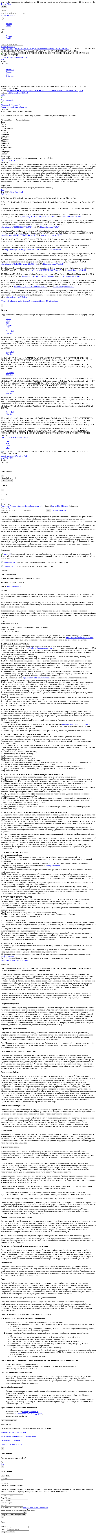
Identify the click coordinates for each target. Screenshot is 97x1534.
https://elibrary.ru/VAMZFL (57, 250)
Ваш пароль (6, 1500)
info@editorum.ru (14, 586)
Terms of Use (6, 4)
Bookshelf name (8, 478)
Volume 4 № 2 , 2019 (75, 91)
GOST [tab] (8, 319)
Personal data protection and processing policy (27, 506)
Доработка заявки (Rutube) (11, 1444)
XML (8, 443)
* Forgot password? (59, 510)
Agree (4, 6)
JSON (8, 446)
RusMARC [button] (25, 437)
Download (19, 192)
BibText (4, 437)
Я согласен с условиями (13, 1508)
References (10, 76)
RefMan (18, 437)
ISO (7, 441)
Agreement (5, 506)
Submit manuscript (8, 15)
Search (3, 11)
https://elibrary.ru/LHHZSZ (63, 287)
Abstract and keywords (9, 160)
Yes (2, 1464)
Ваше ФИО (5, 1476)
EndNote (10, 437)
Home (3, 49)
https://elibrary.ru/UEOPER (70, 276)
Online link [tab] (10, 331)
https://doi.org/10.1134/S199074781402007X (18, 235)
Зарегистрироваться (17, 1515)
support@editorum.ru (30, 1412)
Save (10, 480)
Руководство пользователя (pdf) (13, 1432)
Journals (10, 49)
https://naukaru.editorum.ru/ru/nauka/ (79, 638)
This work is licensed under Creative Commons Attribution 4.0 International (29, 301)
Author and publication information (14, 107)
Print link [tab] (9, 333)
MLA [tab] (8, 321)
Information (10, 70)
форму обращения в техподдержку (28, 1414)
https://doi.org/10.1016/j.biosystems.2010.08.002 (19, 264)
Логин (3, 1527)
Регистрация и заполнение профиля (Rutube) (19, 1436)
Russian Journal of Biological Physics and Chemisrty (35, 49)
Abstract (9, 72)
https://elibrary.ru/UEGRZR (53, 264)
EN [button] (2, 20)
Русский (9, 24)
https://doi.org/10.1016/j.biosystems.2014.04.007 (38, 217)
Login (48, 510)
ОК (25, 1512)
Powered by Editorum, (59, 506)
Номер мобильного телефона (12, 1485)
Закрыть (5, 1515)
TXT (7, 448)
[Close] (2, 305)
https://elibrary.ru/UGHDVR (51, 235)
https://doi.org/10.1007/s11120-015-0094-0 (45, 270)
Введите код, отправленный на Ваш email (18, 1510)
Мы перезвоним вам (9, 1420)
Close (4, 480)
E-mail (3, 1498)
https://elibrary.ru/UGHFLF (72, 217)
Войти (12, 1532)
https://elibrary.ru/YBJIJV (50, 227)
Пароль (4, 1529)
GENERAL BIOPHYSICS (18, 93)
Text (7, 74)
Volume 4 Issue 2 (62, 49)
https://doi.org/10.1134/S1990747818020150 (17, 227)
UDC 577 (4, 95)
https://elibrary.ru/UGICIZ (76, 270)
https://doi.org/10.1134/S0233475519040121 (30, 287)
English (8, 26)
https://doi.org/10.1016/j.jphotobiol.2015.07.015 (23, 250)
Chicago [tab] (9, 325)
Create (10, 508)
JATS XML (8, 458)
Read (12, 192)
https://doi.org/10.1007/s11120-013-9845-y (38, 276)
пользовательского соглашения (35, 1508)
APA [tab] (7, 323)
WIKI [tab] (8, 327)
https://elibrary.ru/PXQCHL (16, 297)
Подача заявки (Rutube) (10, 1440)
